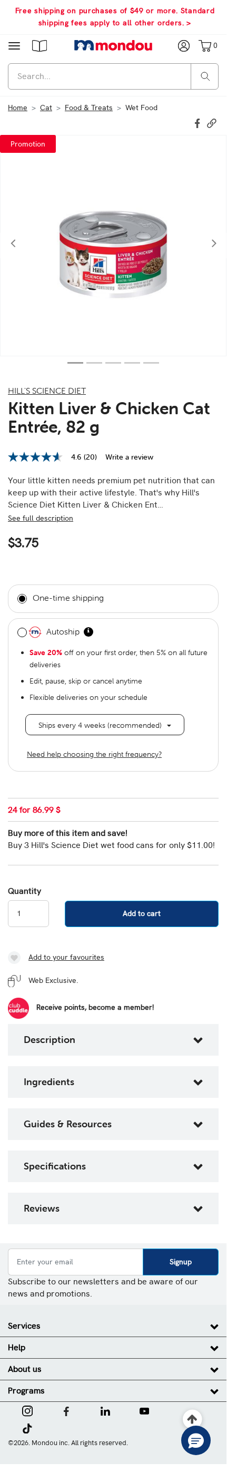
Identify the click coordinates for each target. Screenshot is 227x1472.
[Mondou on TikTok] (27, 1427)
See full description (40, 518)
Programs (26, 1390)
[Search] (205, 76)
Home (17, 107)
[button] (39, 45)
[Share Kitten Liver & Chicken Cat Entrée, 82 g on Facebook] (198, 122)
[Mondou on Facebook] (66, 1410)
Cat (46, 107)
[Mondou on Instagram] (27, 1410)
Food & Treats (89, 107)
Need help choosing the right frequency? (94, 754)
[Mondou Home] (113, 45)
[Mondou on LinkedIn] (105, 1410)
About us (25, 1368)
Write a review (129, 457)
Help (16, 1347)
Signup (181, 1261)
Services (24, 1325)
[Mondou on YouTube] (144, 1410)
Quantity (24, 891)
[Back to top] (192, 1419)
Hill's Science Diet (47, 390)
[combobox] (113, 76)
